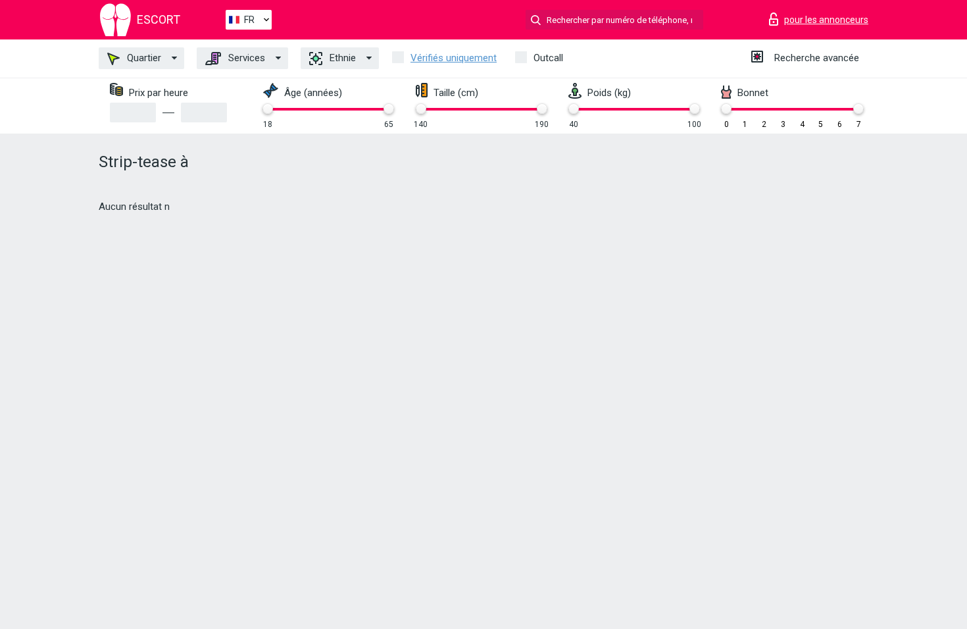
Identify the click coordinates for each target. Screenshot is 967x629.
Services (245, 58)
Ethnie (341, 58)
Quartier (142, 58)
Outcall (548, 58)
